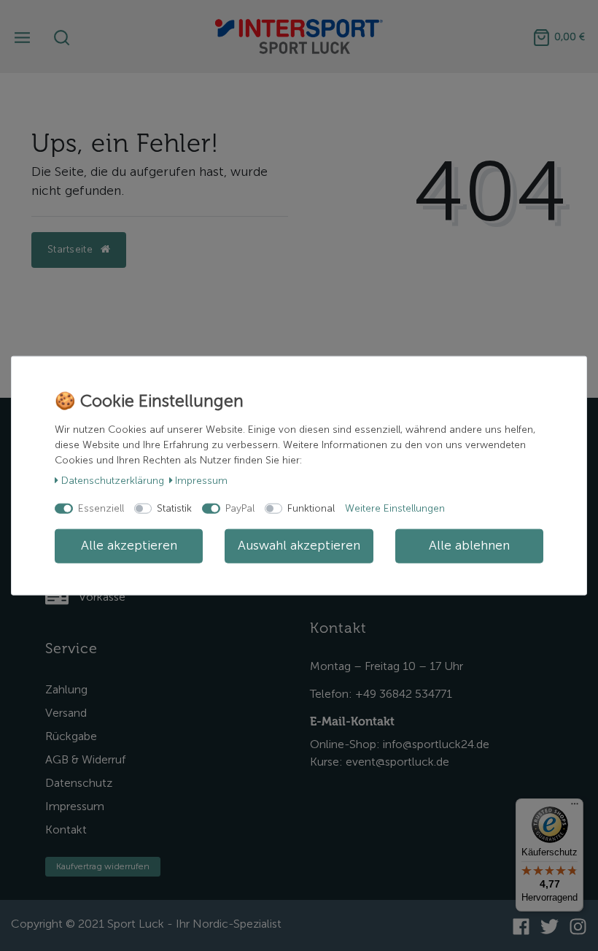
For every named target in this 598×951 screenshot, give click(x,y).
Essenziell (101, 508)
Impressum (201, 480)
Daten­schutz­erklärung (112, 480)
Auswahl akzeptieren (299, 545)
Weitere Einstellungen (395, 508)
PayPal (240, 508)
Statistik (174, 508)
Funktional (311, 508)
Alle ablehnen (469, 545)
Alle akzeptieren (129, 545)
